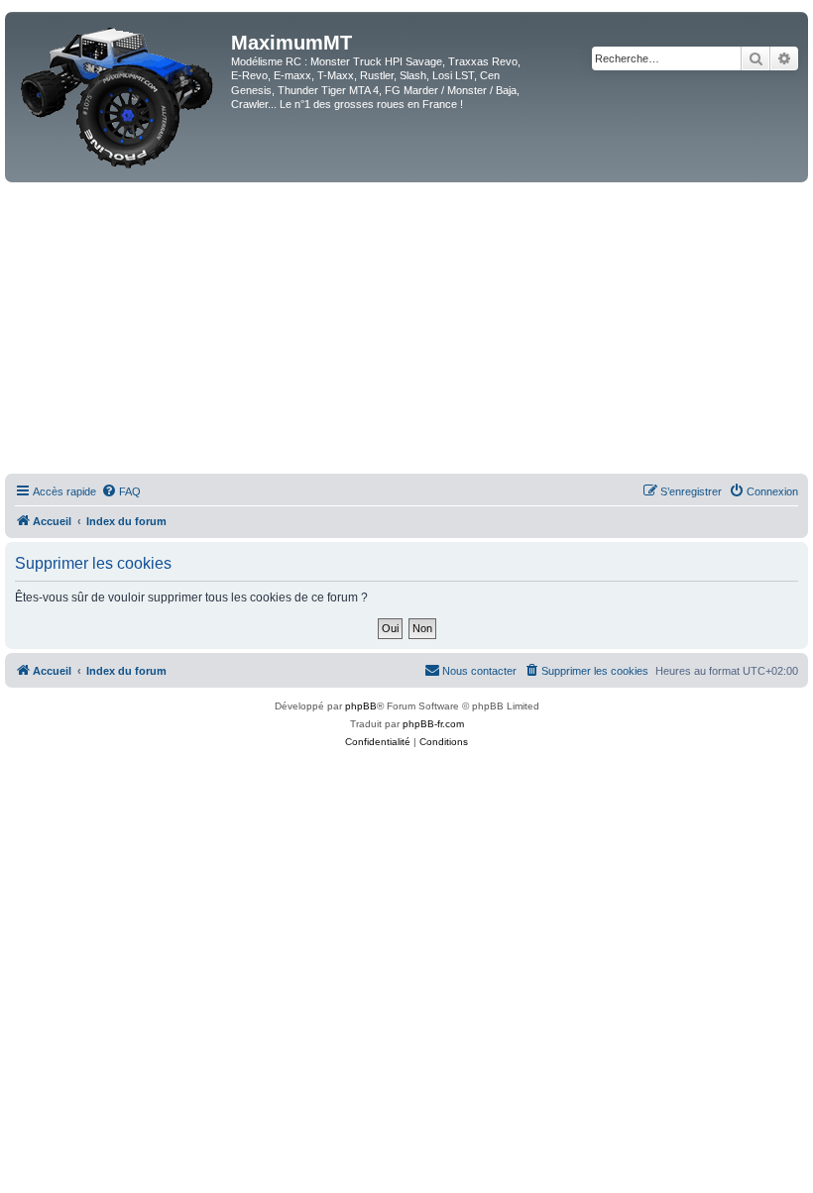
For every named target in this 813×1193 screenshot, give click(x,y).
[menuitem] (121, 491)
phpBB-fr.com (433, 723)
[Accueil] (120, 97)
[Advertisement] (406, 331)
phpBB (361, 706)
